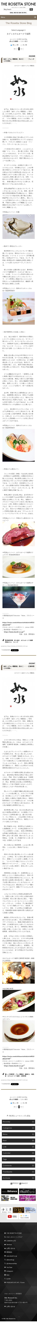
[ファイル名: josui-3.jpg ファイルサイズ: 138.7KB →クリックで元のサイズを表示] (18, 86)
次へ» (22, 48)
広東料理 (23, 1076)
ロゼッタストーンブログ (14, 1237)
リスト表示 (24, 41)
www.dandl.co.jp (11, 1256)
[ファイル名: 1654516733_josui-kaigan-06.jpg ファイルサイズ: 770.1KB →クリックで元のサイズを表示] (18, 1001)
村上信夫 (17, 640)
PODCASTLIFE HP (12, 1282)
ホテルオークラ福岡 (27, 640)
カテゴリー (17, 65)
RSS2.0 (15, 1183)
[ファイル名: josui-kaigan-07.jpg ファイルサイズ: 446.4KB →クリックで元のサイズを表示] (18, 1031)
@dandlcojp (10, 1260)
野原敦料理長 (9, 640)
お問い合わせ (10, 1248)
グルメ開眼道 (20, 1074)
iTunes (22, 1282)
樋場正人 (27, 1074)
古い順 (24, 45)
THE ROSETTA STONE (14, 1233)
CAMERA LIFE (11, 1241)
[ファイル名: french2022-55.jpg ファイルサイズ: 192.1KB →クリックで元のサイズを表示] (18, 534)
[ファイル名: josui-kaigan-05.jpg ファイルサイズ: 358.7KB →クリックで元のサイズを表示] (18, 973)
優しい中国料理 (9, 1074)
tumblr (8, 1279)
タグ (9, 34)
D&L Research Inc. (10, 1298)
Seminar (9, 1244)
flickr (7, 1275)
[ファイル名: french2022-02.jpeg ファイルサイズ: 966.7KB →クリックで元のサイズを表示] (18, 308)
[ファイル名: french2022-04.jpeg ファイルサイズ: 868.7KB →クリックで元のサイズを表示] (18, 445)
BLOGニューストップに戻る (19, 1116)
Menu (3, 17)
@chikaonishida (11, 1263)
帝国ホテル (8, 642)
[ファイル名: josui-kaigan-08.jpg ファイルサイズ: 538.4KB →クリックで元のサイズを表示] (18, 567)
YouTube (9, 1267)
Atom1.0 (24, 1183)
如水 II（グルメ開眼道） (28, 65)
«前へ (15, 48)
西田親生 (9, 1252)
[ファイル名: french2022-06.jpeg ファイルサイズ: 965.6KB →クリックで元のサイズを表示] (18, 226)
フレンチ (15, 642)
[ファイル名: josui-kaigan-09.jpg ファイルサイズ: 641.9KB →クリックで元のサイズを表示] (18, 597)
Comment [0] (6, 650)
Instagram (9, 1271)
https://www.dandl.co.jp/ (14, 632)
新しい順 (15, 45)
